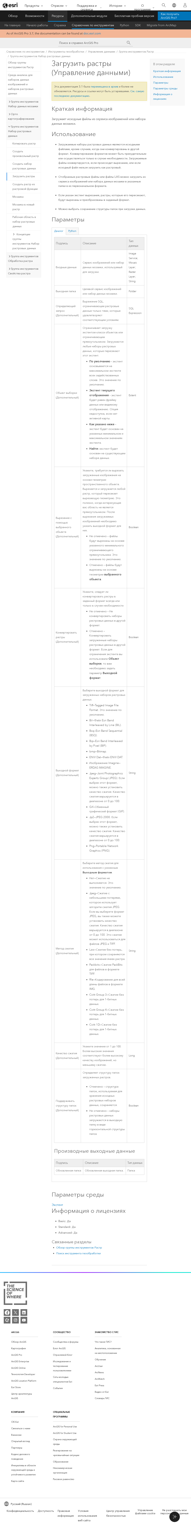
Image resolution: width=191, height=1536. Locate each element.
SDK (138, 25)
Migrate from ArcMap (161, 25)
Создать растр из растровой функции (25, 187)
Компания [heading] (17, 1412)
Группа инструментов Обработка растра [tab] (23, 259)
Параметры (160, 82)
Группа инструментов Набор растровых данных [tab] (23, 131)
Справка (60, 25)
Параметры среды (165, 88)
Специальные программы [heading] (61, 1414)
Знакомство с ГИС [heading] (106, 1332)
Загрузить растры (23, 176)
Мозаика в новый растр (23, 207)
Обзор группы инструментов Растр (21, 65)
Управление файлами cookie (145, 1512)
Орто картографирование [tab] (21, 116)
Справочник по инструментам (93, 25)
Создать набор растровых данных (24, 166)
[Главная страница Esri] (10, 5)
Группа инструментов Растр (136, 51)
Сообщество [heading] (62, 1332)
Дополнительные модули (89, 16)
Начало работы (37, 25)
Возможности (34, 16)
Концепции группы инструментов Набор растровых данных (25, 241)
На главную (12, 25)
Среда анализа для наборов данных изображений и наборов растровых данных (21, 84)
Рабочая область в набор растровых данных (24, 221)
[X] (15, 1312)
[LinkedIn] (24, 1312)
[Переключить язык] (174, 5)
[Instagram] (15, 1320)
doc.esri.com (92, 33)
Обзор (13, 16)
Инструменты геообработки (66, 51)
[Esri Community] (7, 1320)
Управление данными (101, 51)
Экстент (57, 1205)
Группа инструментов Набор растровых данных (40, 56)
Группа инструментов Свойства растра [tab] (23, 271)
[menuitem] (24, 1342)
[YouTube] (24, 1320)
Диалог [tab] (58, 231)
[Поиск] (164, 5)
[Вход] (185, 5)
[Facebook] (7, 1312)
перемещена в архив (104, 86)
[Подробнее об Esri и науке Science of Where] (15, 1294)
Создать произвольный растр (25, 154)
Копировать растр (24, 143)
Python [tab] (72, 231)
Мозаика (18, 196)
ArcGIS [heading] (15, 1332)
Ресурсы (58, 16)
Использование (163, 77)
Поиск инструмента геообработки (78, 1253)
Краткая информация (167, 71)
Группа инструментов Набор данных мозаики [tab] (23, 104)
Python (124, 25)
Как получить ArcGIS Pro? (170, 16)
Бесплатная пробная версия (134, 16)
